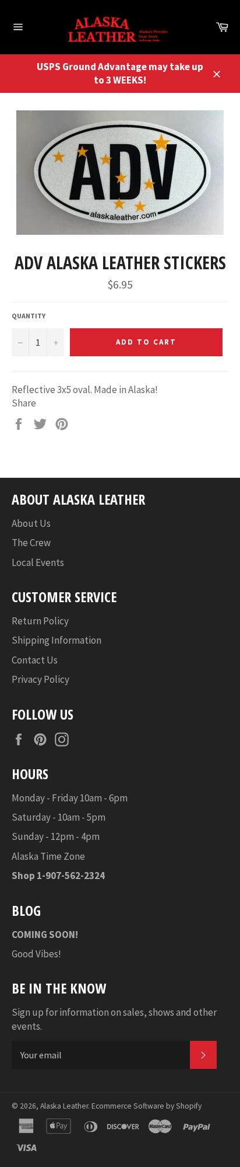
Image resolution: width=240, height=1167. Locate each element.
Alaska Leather (64, 1106)
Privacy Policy (40, 679)
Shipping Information (56, 640)
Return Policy (40, 620)
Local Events (38, 562)
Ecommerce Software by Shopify (146, 1106)
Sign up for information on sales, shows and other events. (114, 1019)
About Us (31, 523)
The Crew (31, 542)
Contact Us (35, 660)
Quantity (28, 315)
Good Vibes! (36, 953)
